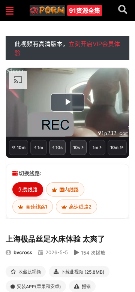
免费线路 (28, 189)
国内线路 (68, 189)
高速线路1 (35, 207)
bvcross (23, 252)
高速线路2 (80, 207)
